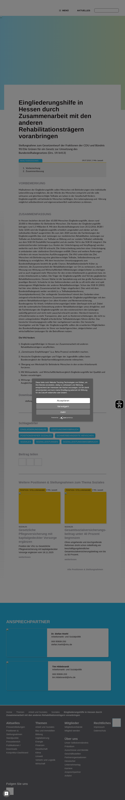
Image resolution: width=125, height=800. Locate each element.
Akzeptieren (63, 400)
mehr (63, 412)
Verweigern (63, 406)
